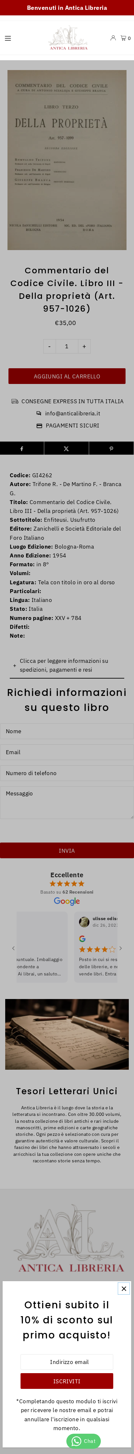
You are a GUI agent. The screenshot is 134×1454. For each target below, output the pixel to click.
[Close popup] (123, 1288)
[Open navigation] (21, 37)
